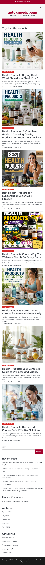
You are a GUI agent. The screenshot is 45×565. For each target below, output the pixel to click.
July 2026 (5, 516)
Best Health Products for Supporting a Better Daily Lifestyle (17, 195)
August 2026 (7, 512)
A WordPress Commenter (11, 501)
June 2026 (6, 519)
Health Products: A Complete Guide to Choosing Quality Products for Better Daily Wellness (22, 134)
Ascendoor (39, 560)
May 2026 (5, 523)
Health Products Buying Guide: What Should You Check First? (20, 76)
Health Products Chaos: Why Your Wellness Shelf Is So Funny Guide (22, 256)
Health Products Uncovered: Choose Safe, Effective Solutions (21, 428)
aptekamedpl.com (22, 12)
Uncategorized (7, 549)
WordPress (26, 562)
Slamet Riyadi (8, 86)
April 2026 (6, 527)
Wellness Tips (7, 553)
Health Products (8, 71)
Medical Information (9, 541)
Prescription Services (10, 545)
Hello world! (27, 501)
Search (4, 447)
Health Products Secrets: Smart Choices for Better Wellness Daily (21, 312)
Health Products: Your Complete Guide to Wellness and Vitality (21, 370)
